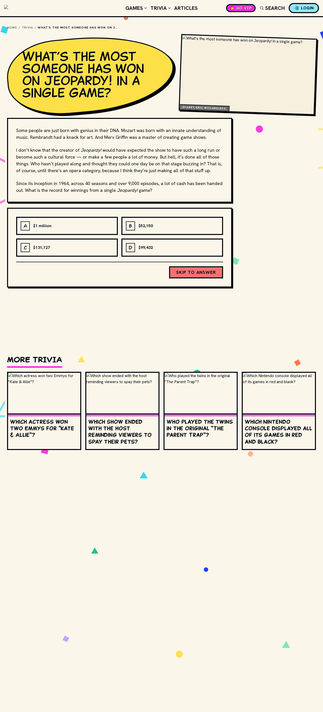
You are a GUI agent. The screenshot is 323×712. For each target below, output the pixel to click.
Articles (186, 8)
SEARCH (275, 8)
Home (12, 27)
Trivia (158, 8)
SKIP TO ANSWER (196, 272)
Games (134, 8)
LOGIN (307, 8)
